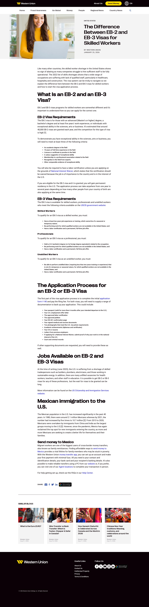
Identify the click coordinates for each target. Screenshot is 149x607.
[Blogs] (26, 3)
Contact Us (78, 568)
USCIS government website (93, 205)
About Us (98, 3)
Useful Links (80, 561)
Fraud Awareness (38, 10)
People (82, 10)
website (91, 463)
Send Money (113, 3)
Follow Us (99, 561)
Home (22, 10)
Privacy (77, 574)
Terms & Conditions (81, 577)
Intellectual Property (81, 571)
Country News (116, 10)
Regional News (97, 10)
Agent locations (66, 467)
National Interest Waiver (62, 171)
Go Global (56, 10)
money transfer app (68, 454)
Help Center (87, 473)
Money (70, 10)
